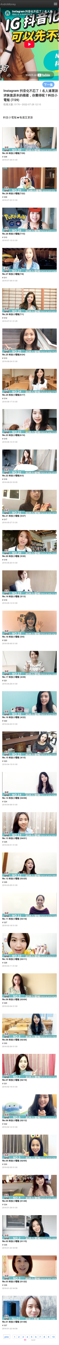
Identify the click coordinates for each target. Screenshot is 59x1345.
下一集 (48, 84)
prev (7, 1336)
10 (53, 1336)
